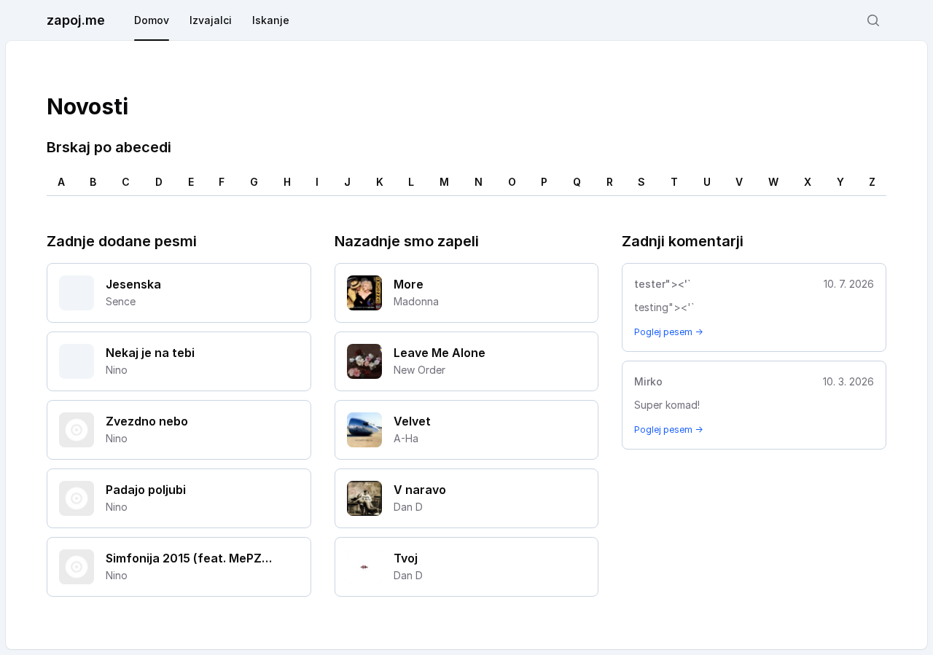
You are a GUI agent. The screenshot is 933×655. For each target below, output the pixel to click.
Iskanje (270, 20)
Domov (151, 20)
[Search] (873, 20)
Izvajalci (211, 20)
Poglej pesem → (668, 331)
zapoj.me (76, 20)
